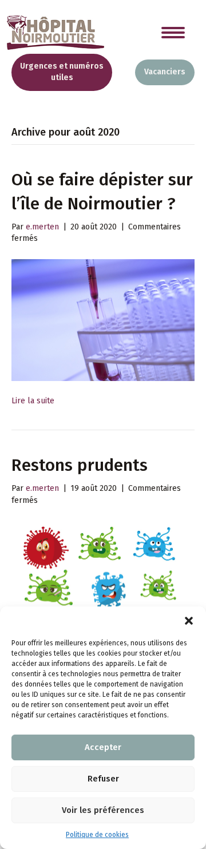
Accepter (103, 747)
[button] (189, 620)
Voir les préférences (103, 810)
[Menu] (173, 32)
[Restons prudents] (103, 585)
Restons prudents (79, 465)
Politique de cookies (97, 835)
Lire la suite (32, 401)
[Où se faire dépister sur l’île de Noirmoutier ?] (103, 319)
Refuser (103, 778)
